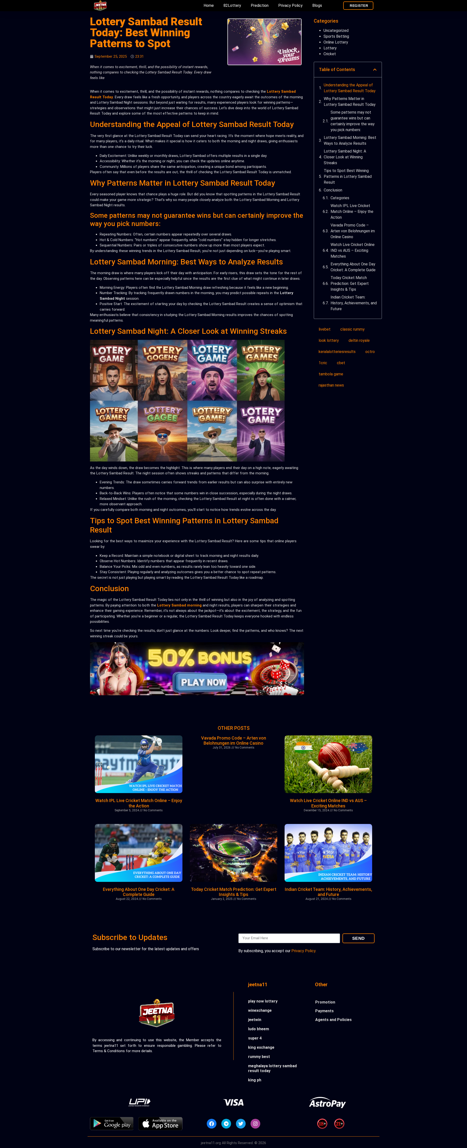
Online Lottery (335, 42)
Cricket (329, 54)
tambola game (331, 374)
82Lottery (232, 5)
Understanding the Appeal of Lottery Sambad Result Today (350, 88)
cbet (341, 363)
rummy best (259, 1056)
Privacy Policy (290, 5)
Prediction (260, 5)
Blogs (317, 5)
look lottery (329, 340)
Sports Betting (336, 36)
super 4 (255, 1038)
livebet (325, 329)
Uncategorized (336, 30)
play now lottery (263, 1001)
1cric (323, 363)
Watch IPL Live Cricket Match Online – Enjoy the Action (352, 211)
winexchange (260, 1010)
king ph (254, 1080)
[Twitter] (241, 1124)
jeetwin (254, 1019)
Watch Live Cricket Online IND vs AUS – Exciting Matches (353, 250)
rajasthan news (331, 385)
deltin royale (359, 340)
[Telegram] (226, 1124)
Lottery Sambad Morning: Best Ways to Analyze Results (350, 140)
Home (209, 5)
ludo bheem (258, 1029)
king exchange (261, 1047)
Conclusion (333, 190)
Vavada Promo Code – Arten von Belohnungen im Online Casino (353, 231)
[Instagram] (255, 1124)
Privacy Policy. (303, 951)
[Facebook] (211, 1124)
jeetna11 (257, 984)
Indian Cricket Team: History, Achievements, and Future (354, 303)
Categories (340, 198)
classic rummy (352, 329)
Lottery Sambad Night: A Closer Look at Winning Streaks (345, 157)
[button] (375, 70)
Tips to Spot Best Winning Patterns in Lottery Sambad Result (348, 176)
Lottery (330, 48)
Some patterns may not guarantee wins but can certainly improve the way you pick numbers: (353, 121)
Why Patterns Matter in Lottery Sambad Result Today (350, 101)
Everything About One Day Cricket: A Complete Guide (353, 267)
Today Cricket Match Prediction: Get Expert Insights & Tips (350, 283)
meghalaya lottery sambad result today (272, 1068)
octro (370, 351)
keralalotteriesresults (337, 351)
